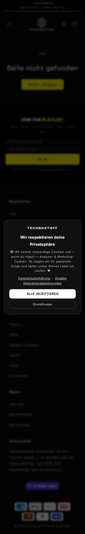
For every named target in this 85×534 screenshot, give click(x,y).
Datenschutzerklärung (34, 278)
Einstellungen (42, 304)
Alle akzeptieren (42, 294)
